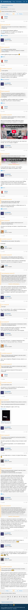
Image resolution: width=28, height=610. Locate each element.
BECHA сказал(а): (4, 47)
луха (5, 246)
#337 (26, 270)
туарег (6, 265)
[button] (1, 1)
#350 (26, 563)
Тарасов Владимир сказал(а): (7, 273)
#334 (26, 217)
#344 (26, 431)
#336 (26, 251)
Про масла (4, 7)
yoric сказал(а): (4, 304)
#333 (26, 196)
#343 (26, 396)
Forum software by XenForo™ (13, 607)
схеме (3, 31)
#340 (26, 338)
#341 (26, 350)
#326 (26, 21)
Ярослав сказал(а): (5, 24)
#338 (26, 301)
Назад (7, 13)
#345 (26, 453)
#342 (26, 379)
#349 (26, 549)
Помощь (11, 604)
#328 (26, 65)
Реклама (15, 608)
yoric (5, 231)
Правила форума (4, 604)
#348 (26, 537)
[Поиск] (26, 1)
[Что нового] (24, 1)
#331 (26, 150)
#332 (26, 179)
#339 (26, 318)
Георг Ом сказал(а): (5, 505)
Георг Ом (6, 460)
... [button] (11, 13)
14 (13, 13)
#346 (26, 465)
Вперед (20, 13)
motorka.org (9, 608)
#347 (26, 502)
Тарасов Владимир (5, 9)
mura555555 (7, 39)
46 (17, 13)
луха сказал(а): (4, 321)
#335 (26, 235)
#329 (26, 88)
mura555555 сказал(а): (5, 68)
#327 (26, 44)
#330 (26, 111)
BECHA (6, 16)
